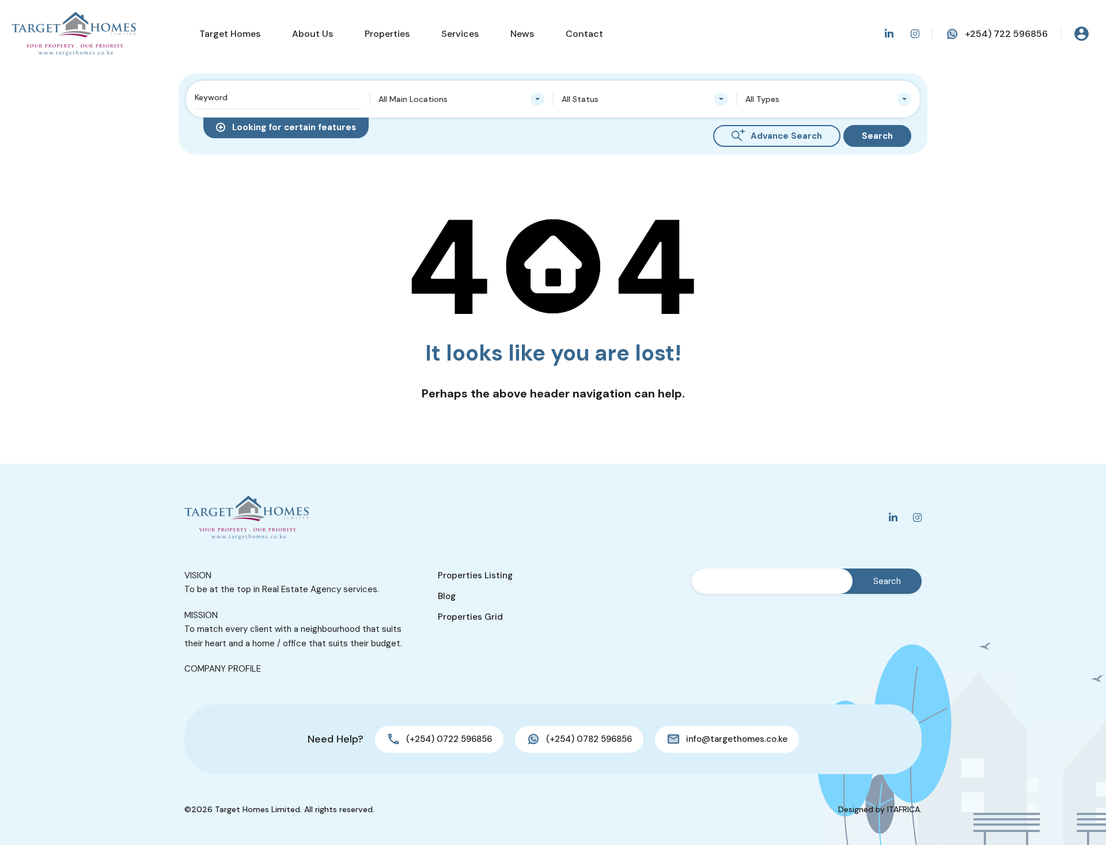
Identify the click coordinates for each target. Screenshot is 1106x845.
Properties (387, 34)
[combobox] (462, 99)
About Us (312, 34)
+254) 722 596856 (1006, 34)
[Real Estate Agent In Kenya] (74, 34)
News (522, 34)
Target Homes (229, 34)
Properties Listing (475, 575)
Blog (447, 596)
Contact (584, 34)
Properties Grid (470, 617)
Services (460, 34)
